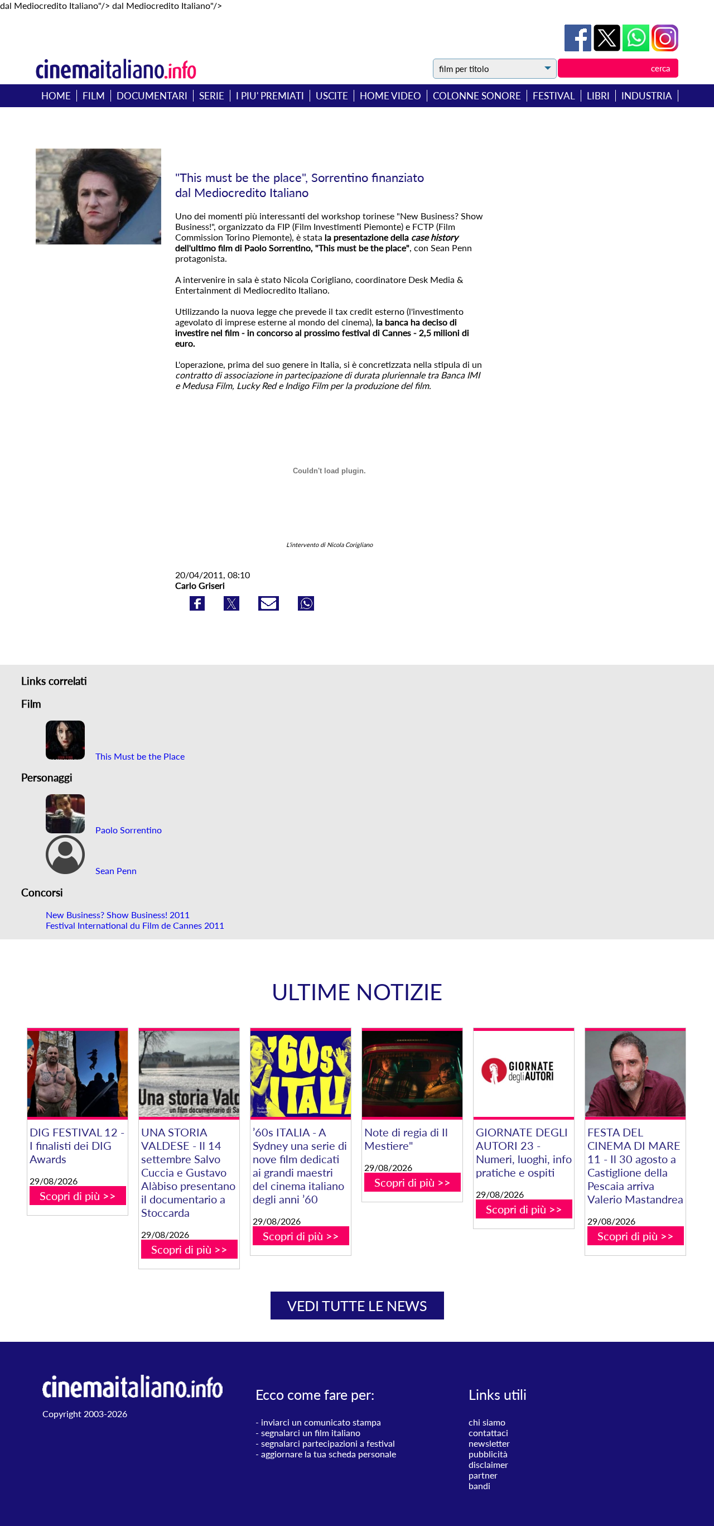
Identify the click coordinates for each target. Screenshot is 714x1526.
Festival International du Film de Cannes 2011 (135, 925)
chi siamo (487, 1422)
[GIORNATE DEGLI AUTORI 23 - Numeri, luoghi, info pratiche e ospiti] (524, 1074)
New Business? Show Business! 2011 (118, 914)
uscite (332, 96)
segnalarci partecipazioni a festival (328, 1443)
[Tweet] (608, 47)
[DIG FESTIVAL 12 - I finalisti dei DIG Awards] (77, 1074)
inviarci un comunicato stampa (321, 1422)
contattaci (488, 1432)
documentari (152, 96)
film (94, 96)
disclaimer (488, 1464)
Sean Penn (115, 870)
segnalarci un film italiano (310, 1432)
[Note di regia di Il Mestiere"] (412, 1074)
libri (598, 96)
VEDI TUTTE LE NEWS (357, 1305)
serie (211, 96)
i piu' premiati (270, 96)
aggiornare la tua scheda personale (328, 1453)
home (56, 96)
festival (554, 96)
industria (646, 96)
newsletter (489, 1443)
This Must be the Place (139, 756)
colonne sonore (477, 96)
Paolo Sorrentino (127, 829)
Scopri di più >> (78, 1195)
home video (390, 96)
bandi (479, 1485)
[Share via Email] (270, 607)
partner (483, 1475)
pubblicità (488, 1453)
